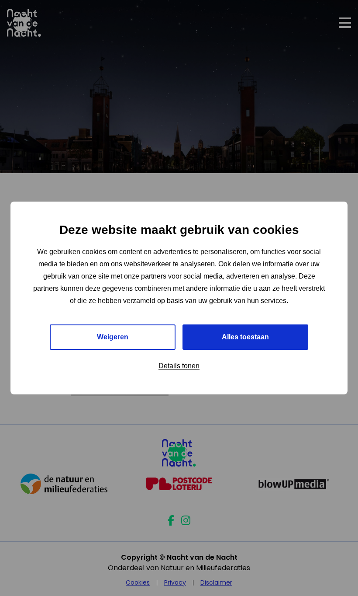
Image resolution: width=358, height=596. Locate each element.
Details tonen (179, 365)
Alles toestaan (245, 337)
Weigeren (112, 337)
